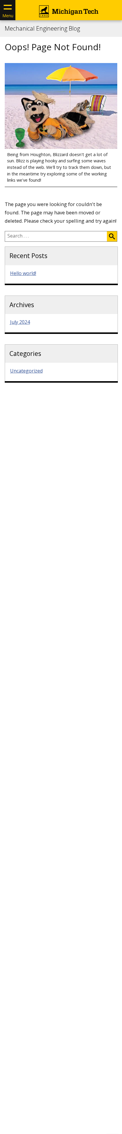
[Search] (112, 236)
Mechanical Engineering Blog (42, 28)
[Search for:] (56, 236)
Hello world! (23, 273)
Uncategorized (26, 370)
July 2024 (20, 322)
